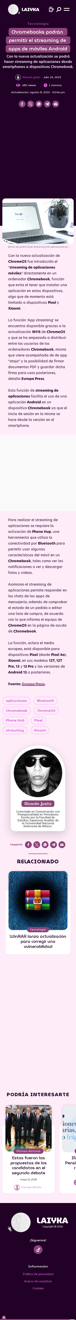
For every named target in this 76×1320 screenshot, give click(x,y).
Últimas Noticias (28, 1151)
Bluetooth (45, 700)
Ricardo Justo (37, 803)
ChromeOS (46, 710)
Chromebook (16, 710)
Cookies (38, 1288)
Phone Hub (15, 720)
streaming (15, 730)
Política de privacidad (38, 1274)
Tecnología (38, 23)
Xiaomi (40, 730)
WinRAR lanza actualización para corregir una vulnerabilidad (38, 941)
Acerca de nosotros (38, 1281)
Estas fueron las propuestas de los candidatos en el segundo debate (29, 1165)
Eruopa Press (33, 684)
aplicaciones (16, 700)
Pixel (38, 720)
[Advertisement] (38, 154)
